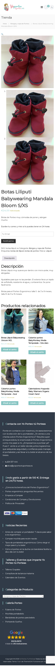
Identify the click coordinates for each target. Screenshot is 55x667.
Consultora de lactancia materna (19, 573)
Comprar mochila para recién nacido (21, 539)
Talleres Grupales (12, 569)
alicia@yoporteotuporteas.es (20, 466)
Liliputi (49, 251)
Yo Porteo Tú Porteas (27, 659)
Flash (19, 661)
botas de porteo (32, 251)
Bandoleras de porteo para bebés (20, 618)
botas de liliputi (17, 251)
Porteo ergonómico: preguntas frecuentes (24, 491)
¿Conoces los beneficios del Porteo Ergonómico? (27, 487)
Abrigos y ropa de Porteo (19, 24)
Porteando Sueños (13, 622)
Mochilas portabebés (14, 614)
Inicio (5, 24)
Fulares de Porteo (13, 609)
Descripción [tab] (9, 258)
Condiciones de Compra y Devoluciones (23, 499)
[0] (46, 7)
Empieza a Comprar (14, 495)
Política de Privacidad (14, 503)
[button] (2, 34)
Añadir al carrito (10, 349)
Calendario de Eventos (15, 577)
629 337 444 (12, 462)
